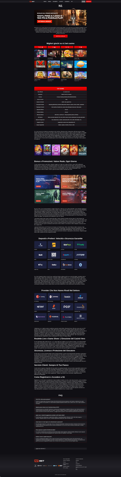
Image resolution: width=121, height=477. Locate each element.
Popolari (39, 47)
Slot (79, 47)
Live (53, 47)
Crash (66, 47)
